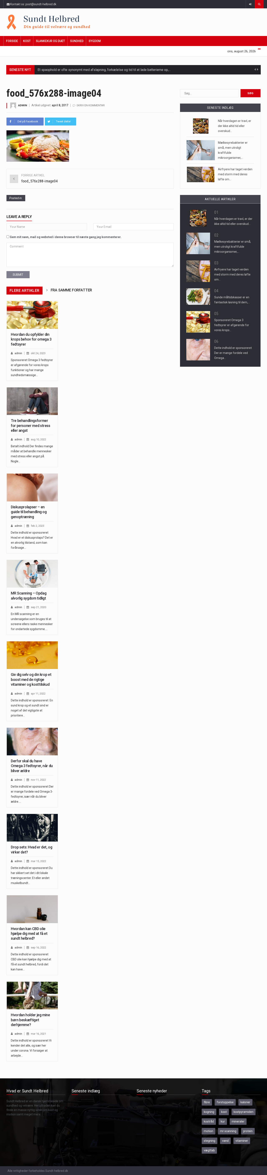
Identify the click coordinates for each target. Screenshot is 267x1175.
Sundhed (76, 41)
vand (225, 1140)
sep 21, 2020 (38, 607)
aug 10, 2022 (38, 439)
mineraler (238, 1121)
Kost (27, 41)
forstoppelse (225, 1102)
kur (223, 1121)
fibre (207, 1102)
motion (208, 1131)
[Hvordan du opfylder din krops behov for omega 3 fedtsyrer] (32, 315)
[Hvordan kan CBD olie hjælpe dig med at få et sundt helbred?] (32, 909)
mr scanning (228, 1131)
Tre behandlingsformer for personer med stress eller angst (30, 425)
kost (224, 1111)
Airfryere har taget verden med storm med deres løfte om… (235, 174)
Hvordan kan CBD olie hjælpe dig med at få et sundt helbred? (29, 933)
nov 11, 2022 (38, 779)
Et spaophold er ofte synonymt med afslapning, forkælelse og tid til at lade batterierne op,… (104, 70)
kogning (209, 1111)
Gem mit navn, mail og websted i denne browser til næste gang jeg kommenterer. (65, 237)
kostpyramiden (243, 1111)
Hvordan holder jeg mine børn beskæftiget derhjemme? (30, 1020)
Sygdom (95, 41)
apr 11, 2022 (38, 693)
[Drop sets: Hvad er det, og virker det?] (32, 828)
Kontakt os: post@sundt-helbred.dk (33, 4)
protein (248, 1131)
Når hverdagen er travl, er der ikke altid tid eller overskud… (234, 126)
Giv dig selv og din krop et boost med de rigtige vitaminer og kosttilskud (31, 679)
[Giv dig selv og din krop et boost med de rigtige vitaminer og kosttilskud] (32, 655)
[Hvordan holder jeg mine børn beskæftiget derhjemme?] (32, 995)
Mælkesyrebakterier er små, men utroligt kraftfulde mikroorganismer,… (232, 246)
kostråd (209, 1121)
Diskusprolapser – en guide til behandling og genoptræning (29, 512)
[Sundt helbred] (131, 22)
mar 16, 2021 (38, 1033)
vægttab (209, 1150)
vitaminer (242, 1140)
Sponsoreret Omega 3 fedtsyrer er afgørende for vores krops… (231, 325)
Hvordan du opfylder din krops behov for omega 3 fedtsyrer (31, 339)
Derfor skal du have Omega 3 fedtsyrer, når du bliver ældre (32, 766)
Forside (12, 41)
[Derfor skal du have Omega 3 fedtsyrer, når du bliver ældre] (32, 741)
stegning (209, 1140)
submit (18, 274)
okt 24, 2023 (38, 353)
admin (22, 105)
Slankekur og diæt (50, 41)
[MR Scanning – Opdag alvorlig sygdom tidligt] (32, 574)
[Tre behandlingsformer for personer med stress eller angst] (32, 401)
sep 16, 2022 (38, 947)
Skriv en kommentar (91, 105)
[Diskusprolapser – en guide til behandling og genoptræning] (32, 487)
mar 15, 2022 (38, 861)
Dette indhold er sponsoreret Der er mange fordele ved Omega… (233, 353)
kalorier (245, 1102)
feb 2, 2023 (37, 525)
